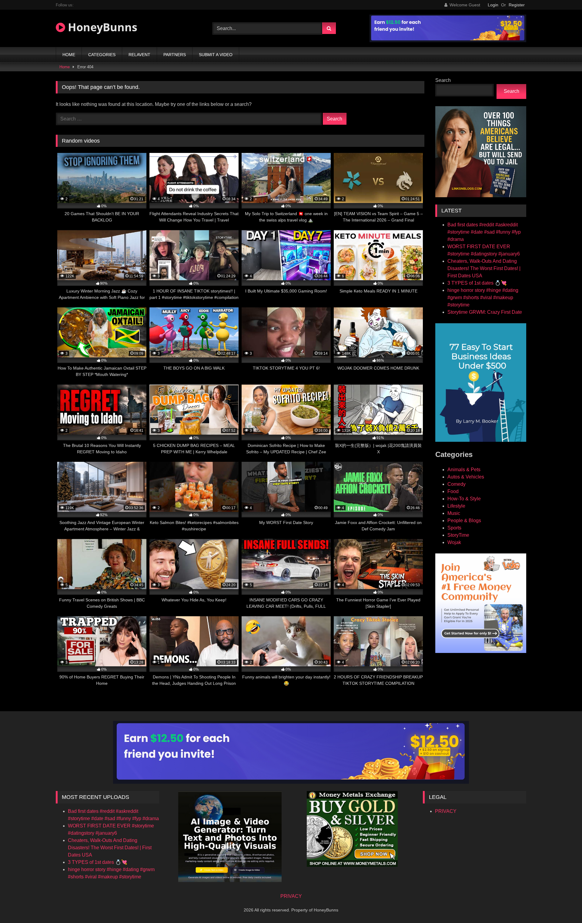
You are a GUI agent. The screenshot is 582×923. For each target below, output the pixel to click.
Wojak (454, 542)
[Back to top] (563, 905)
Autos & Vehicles (465, 476)
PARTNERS (174, 54)
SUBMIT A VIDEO (215, 54)
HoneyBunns (101, 27)
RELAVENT (139, 54)
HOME (68, 54)
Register (517, 4)
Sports (454, 527)
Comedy (456, 484)
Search (443, 80)
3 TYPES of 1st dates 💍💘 (477, 283)
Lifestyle (456, 506)
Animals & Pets (463, 469)
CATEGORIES (101, 54)
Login (493, 4)
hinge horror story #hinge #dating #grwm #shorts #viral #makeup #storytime (482, 297)
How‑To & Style (464, 498)
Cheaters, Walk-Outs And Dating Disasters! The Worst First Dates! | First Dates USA (483, 268)
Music (453, 513)
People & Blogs (464, 520)
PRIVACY (446, 811)
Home (64, 67)
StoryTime (458, 535)
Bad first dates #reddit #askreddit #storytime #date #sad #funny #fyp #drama (484, 232)
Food (453, 491)
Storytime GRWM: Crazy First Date (484, 312)
